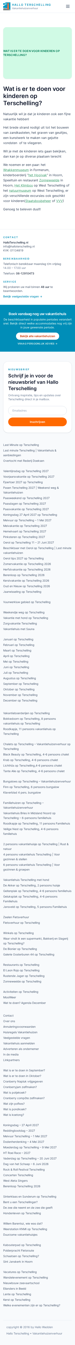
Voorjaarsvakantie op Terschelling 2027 (28, 476)
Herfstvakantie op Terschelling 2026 (27, 569)
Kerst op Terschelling (16, 1299)
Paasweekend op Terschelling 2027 (26, 498)
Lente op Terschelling (17, 1294)
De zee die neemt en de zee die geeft (28, 1207)
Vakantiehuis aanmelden (19, 1043)
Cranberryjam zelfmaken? (20, 1087)
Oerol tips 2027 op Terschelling (23, 558)
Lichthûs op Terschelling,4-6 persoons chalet (32, 765)
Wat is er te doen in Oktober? (22, 1076)
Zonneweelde (49, 180)
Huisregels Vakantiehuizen (20, 1032)
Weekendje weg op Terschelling (24, 612)
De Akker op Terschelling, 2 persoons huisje (31, 885)
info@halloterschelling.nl (19, 246)
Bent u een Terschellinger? (20, 1202)
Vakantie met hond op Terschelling (25, 618)
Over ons (9, 1021)
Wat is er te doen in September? (24, 1070)
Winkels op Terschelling (18, 933)
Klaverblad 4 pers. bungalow (22, 792)
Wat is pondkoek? (14, 1109)
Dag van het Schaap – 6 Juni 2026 (26, 1164)
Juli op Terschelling (15, 672)
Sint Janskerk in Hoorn (18, 1261)
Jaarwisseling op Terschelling (22, 591)
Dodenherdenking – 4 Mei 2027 (23, 1141)
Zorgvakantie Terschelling (20, 623)
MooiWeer (9, 997)
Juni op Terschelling (16, 667)
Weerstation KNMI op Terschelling (25, 1229)
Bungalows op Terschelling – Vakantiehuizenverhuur (37, 781)
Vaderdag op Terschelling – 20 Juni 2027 (30, 1158)
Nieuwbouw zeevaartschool (21, 1283)
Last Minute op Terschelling (21, 444)
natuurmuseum (20, 190)
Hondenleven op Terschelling (22, 1213)
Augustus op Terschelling (19, 678)
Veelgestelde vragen (16, 1037)
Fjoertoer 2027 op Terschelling (23, 482)
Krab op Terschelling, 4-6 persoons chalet (30, 760)
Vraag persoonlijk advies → (38, 343)
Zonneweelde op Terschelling (22, 981)
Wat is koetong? (13, 1114)
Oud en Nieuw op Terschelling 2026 (26, 586)
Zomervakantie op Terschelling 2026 (27, 564)
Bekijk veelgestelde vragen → (22, 296)
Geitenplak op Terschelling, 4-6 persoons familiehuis (37, 891)
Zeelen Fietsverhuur (16, 917)
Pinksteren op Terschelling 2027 (24, 537)
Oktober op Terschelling (19, 689)
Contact (8, 1015)
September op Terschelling (20, 683)
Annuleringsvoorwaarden (19, 1026)
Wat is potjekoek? (14, 1092)
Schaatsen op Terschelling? (21, 1256)
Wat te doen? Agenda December (24, 1002)
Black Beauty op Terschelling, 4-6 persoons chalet (36, 754)
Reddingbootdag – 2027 (19, 1130)
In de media (11, 1054)
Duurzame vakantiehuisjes (20, 1234)
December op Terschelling (20, 700)
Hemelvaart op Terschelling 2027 (24, 531)
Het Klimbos (23, 185)
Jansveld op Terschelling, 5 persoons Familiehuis (35, 906)
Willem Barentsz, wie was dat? (23, 1223)
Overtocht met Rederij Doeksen (23, 460)
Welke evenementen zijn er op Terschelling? (31, 1305)
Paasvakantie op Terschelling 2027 (26, 509)
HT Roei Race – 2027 (16, 1153)
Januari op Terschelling (18, 639)
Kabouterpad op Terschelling (22, 1245)
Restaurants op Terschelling (21, 964)
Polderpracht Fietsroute (18, 1250)
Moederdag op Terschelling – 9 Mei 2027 (30, 1147)
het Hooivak (37, 175)
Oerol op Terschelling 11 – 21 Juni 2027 (28, 542)
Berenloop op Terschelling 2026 (24, 575)
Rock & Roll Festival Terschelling (24, 1169)
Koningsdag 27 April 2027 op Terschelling (30, 514)
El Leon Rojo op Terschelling (21, 970)
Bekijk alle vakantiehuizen (37, 336)
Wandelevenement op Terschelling (25, 1277)
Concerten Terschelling (18, 1175)
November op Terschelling (20, 695)
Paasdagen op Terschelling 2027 (24, 503)
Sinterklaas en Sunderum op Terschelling (29, 1196)
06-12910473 (25, 273)
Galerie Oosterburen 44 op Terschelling (28, 954)
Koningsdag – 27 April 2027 (21, 1125)
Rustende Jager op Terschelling (24, 975)
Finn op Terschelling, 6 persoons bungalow (31, 787)
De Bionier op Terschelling (20, 949)
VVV (59, 201)
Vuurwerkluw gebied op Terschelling (27, 602)
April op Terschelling (16, 656)
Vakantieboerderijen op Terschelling (26, 713)
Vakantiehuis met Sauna (18, 629)
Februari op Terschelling (18, 645)
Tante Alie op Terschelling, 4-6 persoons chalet (34, 771)
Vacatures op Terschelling (20, 1272)
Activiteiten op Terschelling (20, 991)
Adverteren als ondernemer (21, 1049)
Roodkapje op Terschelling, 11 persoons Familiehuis (36, 823)
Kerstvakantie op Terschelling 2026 (26, 580)
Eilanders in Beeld (14, 1288)
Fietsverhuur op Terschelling (21, 922)
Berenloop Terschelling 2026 (21, 1186)
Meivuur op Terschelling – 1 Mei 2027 (27, 520)
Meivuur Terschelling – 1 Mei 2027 (25, 1136)
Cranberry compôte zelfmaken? (24, 1098)
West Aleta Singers (15, 1180)
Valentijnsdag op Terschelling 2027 (26, 471)
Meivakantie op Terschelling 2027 (25, 525)
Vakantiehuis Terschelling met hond (26, 879)
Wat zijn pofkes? (14, 1103)
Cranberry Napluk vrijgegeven (23, 1081)
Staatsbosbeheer (38, 201)
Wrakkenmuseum (16, 170)
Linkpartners (11, 1060)
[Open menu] (68, 6)
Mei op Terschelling (15, 661)
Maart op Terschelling (17, 650)
